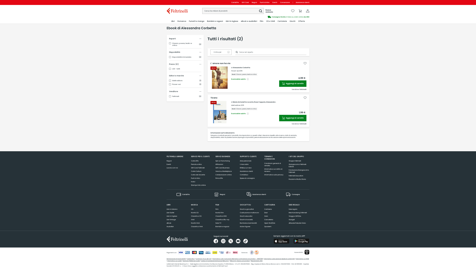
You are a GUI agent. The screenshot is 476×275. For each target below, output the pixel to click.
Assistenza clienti (302, 2)
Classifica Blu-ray (222, 220)
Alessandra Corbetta (241, 68)
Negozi (254, 2)
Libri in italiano (172, 209)
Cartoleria (268, 209)
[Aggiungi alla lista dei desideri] (305, 63)
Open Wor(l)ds (269, 223)
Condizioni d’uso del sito (203, 259)
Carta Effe (194, 161)
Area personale (245, 161)
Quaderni (267, 226)
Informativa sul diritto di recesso (273, 170)
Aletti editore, (235, 105)
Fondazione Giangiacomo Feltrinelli (299, 171)
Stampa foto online (198, 185)
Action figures (245, 226)
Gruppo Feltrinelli (295, 161)
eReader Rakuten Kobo (297, 223)
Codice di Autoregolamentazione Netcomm (215, 261)
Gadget (292, 220)
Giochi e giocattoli (247, 209)
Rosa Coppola (260, 102)
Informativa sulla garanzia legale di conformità (279, 259)
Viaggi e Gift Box (295, 216)
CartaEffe (235, 2)
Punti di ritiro (264, 2)
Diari (266, 213)
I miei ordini (244, 164)
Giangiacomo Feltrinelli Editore (297, 165)
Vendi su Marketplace (223, 171)
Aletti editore (177, 81)
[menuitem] (173, 21)
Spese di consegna (247, 178)
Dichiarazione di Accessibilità (176, 259)
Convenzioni (285, 2)
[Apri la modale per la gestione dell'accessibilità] (306, 252)
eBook (169, 223)
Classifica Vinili (197, 226)
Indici (193, 182)
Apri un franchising (222, 161)
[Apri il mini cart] (300, 11)
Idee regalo (293, 209)
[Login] (307, 11)
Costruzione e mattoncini (249, 213)
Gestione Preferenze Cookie (191, 261)
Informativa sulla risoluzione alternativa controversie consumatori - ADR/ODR (237, 259)
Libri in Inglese (172, 216)
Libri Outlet (170, 213)
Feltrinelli (175, 96)
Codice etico (191, 259)
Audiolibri (170, 226)
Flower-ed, (235, 71)
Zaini (266, 216)
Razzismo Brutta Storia (297, 179)
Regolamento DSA (257, 261)
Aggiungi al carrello (294, 83)
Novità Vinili (195, 223)
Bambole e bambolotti (248, 223)
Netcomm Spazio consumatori (240, 261)
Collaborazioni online (223, 175)
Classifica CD (196, 216)
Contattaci (244, 175)
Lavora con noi (172, 168)
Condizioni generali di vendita (272, 164)
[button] (261, 11)
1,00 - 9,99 (176, 69)
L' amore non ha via (220, 63)
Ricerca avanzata (269, 11)
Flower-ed (176, 84)
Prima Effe (219, 178)
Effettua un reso (246, 168)
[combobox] (233, 11)
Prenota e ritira (196, 164)
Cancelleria (268, 220)
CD (192, 209)
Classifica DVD (221, 216)
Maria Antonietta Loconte (243, 102)
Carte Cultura (196, 171)
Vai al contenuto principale (177, 2)
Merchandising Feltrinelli (298, 213)
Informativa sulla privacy (273, 175)
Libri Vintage (171, 220)
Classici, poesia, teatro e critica (182, 44)
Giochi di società (246, 220)
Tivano (213, 97)
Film (217, 209)
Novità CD (194, 213)
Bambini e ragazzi (222, 226)
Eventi (274, 2)
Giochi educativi (246, 216)
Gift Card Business (222, 168)
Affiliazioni (219, 164)
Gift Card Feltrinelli (198, 168)
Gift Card (245, 2)
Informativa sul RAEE (302, 259)
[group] (273, 17)
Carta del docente (198, 175)
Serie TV (218, 223)
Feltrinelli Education (296, 176)
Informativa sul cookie (174, 261)
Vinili (192, 220)
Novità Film (219, 213)
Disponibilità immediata (181, 57)
